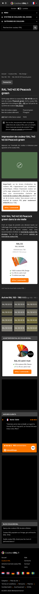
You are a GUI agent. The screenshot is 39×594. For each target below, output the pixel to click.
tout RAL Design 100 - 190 (27, 298)
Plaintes (30, 584)
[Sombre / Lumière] (19, 8)
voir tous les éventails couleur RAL (13, 288)
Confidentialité (7, 587)
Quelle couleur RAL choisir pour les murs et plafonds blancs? (17, 540)
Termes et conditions (9, 584)
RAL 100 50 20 (32, 328)
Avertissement (19, 587)
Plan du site (14, 581)
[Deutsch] (13, 573)
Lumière (25, 8)
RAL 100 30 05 (19, 304)
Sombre (13, 8)
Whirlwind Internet (18, 591)
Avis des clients (9, 414)
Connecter (7, 82)
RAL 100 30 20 (7, 312)
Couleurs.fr (12, 552)
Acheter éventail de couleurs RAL (17, 338)
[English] (8, 573)
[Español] (28, 573)
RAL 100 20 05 (7, 304)
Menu (6, 13)
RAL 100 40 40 (32, 320)
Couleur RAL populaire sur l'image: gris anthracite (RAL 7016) (19, 534)
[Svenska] (33, 573)
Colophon (5, 581)
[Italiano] (23, 573)
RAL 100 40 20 (7, 320)
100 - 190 (22, 103)
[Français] (34, 3)
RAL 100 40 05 (19, 312)
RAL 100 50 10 (19, 328)
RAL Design (18, 17)
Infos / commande (11, 208)
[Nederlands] (3, 573)
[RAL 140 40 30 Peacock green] (19, 165)
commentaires (19, 446)
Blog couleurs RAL (10, 524)
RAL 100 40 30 (19, 320)
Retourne (22, 584)
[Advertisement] (19, 51)
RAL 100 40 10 (32, 312)
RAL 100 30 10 (32, 304)
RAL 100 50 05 (7, 328)
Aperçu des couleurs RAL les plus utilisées (17, 528)
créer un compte (16, 129)
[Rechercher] (35, 27)
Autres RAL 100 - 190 (14, 297)
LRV (3, 117)
